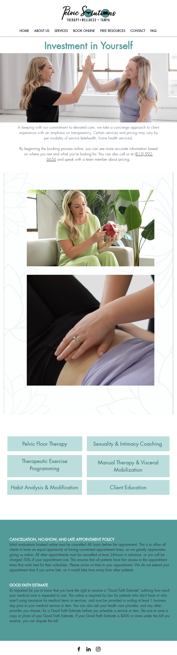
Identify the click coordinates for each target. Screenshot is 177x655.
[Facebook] (79, 649)
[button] (150, 262)
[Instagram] (98, 649)
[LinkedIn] (88, 649)
